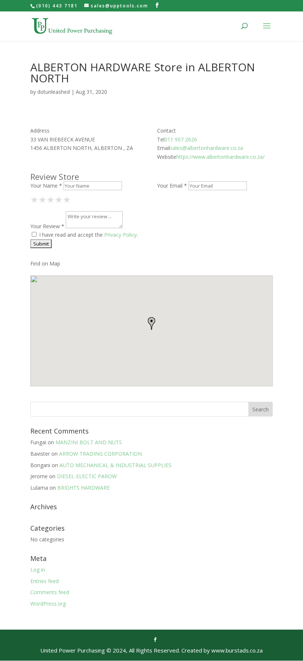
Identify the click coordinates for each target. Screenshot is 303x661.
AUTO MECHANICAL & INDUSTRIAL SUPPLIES (115, 465)
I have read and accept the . (88, 234)
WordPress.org (48, 603)
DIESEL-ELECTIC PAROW (87, 476)
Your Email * (172, 185)
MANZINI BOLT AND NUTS (88, 442)
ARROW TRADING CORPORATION (100, 453)
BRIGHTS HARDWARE (83, 487)
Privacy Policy (120, 234)
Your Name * (46, 185)
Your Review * (47, 226)
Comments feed (49, 592)
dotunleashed (53, 91)
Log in (37, 569)
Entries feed (44, 581)
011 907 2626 (180, 139)
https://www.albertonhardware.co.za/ (220, 156)
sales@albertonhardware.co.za (206, 147)
